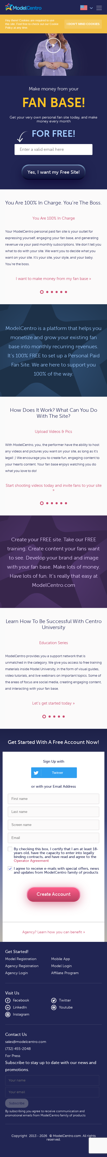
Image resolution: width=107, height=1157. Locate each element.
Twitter (65, 1000)
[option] (53, 248)
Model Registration (20, 959)
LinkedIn (20, 1007)
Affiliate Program (65, 973)
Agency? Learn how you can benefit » (53, 932)
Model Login (61, 966)
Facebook (21, 1000)
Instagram (21, 1014)
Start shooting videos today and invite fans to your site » (54, 487)
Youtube (66, 1007)
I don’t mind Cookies (83, 24)
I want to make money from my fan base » (53, 279)
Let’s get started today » (53, 703)
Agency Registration (21, 966)
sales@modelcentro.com (25, 1042)
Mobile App (60, 959)
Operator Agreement (31, 861)
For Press (12, 1056)
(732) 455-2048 (18, 1049)
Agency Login (16, 973)
